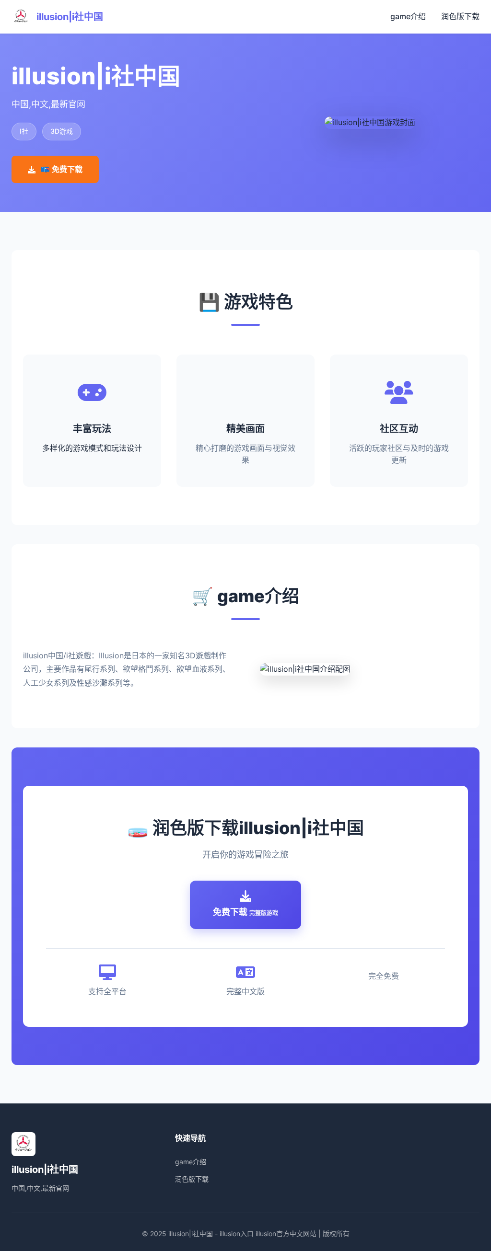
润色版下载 (460, 16)
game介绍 (408, 16)
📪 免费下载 (61, 169)
